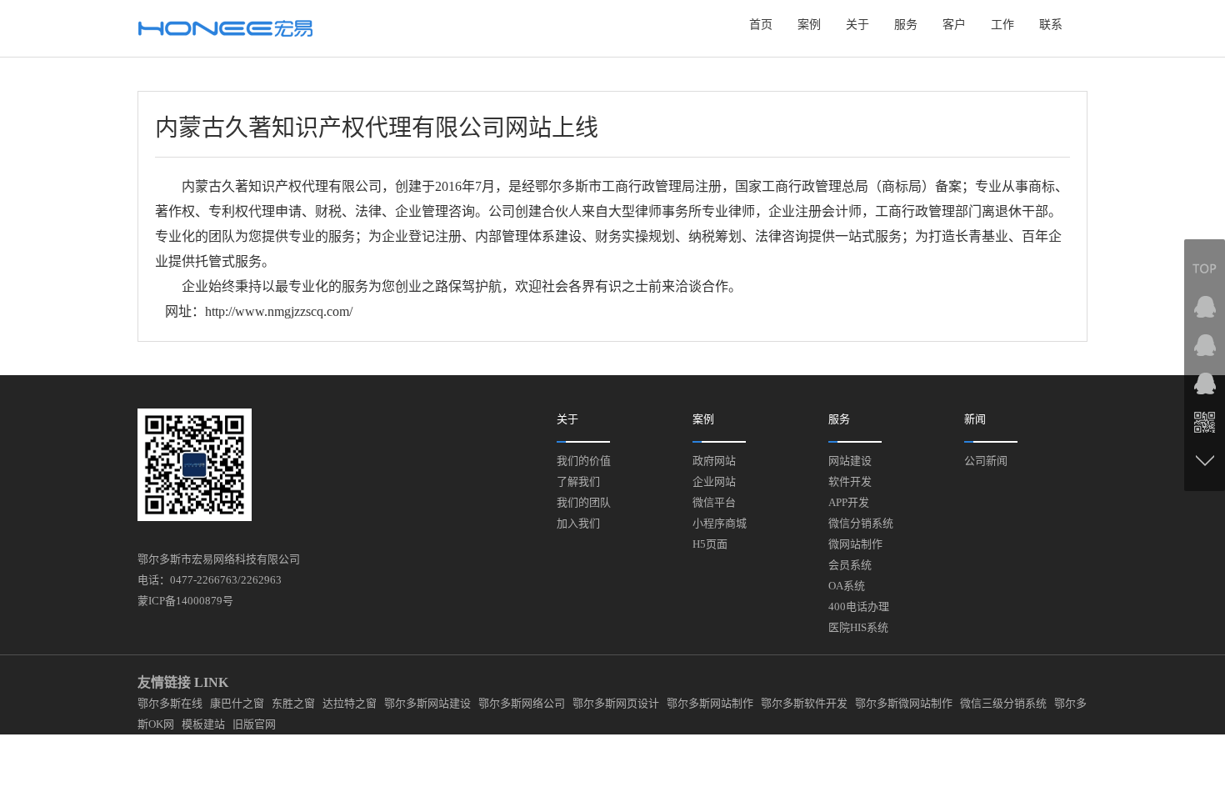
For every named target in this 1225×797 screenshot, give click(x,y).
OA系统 (846, 585)
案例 (809, 24)
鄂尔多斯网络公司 (521, 703)
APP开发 (848, 502)
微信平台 (714, 502)
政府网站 (714, 460)
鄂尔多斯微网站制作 (903, 703)
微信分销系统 (860, 523)
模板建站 (203, 724)
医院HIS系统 (858, 627)
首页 (760, 24)
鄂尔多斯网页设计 (615, 703)
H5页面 (710, 544)
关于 (857, 24)
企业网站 (714, 481)
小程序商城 (719, 523)
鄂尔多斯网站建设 (427, 703)
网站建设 (850, 460)
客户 (954, 24)
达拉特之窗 (349, 703)
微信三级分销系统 (1003, 703)
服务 (906, 24)
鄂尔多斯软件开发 (804, 703)
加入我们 (578, 523)
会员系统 (850, 565)
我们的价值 (584, 460)
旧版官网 (254, 724)
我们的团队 (584, 502)
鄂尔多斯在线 (170, 703)
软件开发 (850, 481)
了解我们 (578, 481)
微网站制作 (855, 544)
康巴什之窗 (237, 703)
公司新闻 (986, 460)
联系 (1050, 24)
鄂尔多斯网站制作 (710, 703)
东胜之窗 (293, 703)
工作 (1002, 24)
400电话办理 (858, 606)
